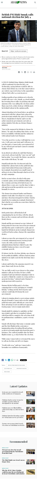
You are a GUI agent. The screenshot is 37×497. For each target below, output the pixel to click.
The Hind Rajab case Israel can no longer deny (13, 461)
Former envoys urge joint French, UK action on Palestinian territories (13, 424)
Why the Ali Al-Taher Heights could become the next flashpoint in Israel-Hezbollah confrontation (13, 471)
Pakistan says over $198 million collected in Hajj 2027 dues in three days (13, 409)
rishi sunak (7, 371)
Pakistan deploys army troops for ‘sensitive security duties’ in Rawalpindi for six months (12, 401)
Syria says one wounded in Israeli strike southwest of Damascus (12, 393)
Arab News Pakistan (21, 368)
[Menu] (2, 2)
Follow (24, 360)
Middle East (5, 447)
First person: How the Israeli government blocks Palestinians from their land (12, 451)
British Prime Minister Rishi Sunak (16, 365)
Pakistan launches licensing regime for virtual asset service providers (13, 416)
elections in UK (8, 368)
